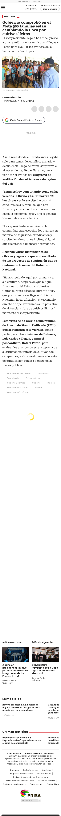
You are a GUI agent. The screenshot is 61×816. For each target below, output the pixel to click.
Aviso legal (43, 777)
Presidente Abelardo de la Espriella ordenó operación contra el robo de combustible (21, 740)
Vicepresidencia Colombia (19, 373)
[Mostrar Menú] (3, 7)
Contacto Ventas (30, 770)
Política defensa (33, 378)
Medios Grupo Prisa (30, 800)
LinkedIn (49, 109)
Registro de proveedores (24, 777)
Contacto (14, 770)
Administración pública (18, 392)
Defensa (51, 383)
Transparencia (36, 784)
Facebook (34, 109)
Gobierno (36, 383)
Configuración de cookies (14, 784)
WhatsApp (56, 109)
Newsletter (46, 770)
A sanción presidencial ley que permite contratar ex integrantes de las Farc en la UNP (15, 670)
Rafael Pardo (13, 378)
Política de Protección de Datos (20, 781)
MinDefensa (43, 373)
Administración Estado (17, 387)
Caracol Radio (14, 7)
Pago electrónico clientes (21, 773)
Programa (31, 9)
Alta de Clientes (44, 773)
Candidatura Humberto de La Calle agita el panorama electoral (45, 669)
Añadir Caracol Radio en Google (26, 120)
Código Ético (53, 784)
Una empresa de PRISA (30, 793)
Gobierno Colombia (16, 383)
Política (9, 16)
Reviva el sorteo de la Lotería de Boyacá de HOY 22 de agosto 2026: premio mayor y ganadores (21, 707)
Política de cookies (46, 781)
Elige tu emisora (50, 9)
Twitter (41, 109)
